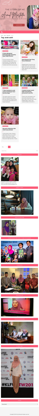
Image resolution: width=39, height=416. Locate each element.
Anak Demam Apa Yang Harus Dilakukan (28, 60)
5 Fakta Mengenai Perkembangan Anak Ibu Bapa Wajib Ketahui (9, 55)
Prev (3, 146)
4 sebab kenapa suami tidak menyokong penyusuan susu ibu (28, 92)
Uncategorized (24, 57)
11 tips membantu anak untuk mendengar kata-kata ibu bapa (8, 92)
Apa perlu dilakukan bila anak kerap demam (9, 129)
